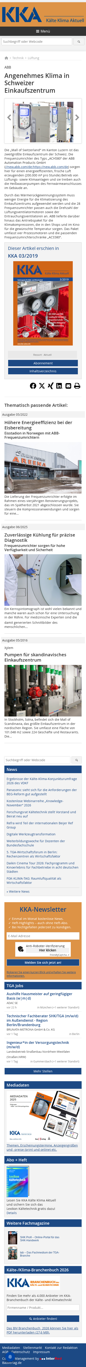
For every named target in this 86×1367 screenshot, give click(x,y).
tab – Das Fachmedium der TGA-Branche (39, 1254)
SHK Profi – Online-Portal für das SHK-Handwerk (39, 1239)
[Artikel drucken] (77, 385)
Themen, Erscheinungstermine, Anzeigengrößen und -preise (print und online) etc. (42, 1147)
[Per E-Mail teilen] (68, 385)
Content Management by (21, 1358)
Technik (18, 58)
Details (12, 1213)
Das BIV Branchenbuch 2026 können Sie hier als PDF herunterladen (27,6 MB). (42, 1330)
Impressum (41, 1352)
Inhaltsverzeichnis (43, 371)
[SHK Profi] (14, 1238)
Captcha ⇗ (59, 955)
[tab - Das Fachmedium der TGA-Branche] (14, 1254)
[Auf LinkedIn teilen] (59, 387)
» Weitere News (18, 891)
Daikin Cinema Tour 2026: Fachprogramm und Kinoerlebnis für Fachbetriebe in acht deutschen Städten (43, 867)
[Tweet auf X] (41, 387)
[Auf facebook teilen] (33, 387)
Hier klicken (47, 950)
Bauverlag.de (12, 1363)
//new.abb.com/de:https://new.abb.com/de (36, 167)
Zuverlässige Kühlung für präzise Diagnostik (39, 537)
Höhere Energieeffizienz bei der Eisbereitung (38, 425)
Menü (45, 31)
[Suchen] (79, 41)
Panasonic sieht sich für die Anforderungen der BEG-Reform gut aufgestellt (42, 792)
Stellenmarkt (32, 1348)
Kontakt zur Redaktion (61, 1348)
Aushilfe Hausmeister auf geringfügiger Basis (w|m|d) (39, 996)
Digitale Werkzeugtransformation (31, 834)
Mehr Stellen (43, 1071)
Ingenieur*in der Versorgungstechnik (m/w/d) (38, 1044)
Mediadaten (11, 1348)
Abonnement (43, 363)
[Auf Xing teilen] (50, 387)
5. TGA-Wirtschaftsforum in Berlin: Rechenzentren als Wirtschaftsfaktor (33, 854)
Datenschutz (20, 1352)
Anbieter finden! (44, 1319)
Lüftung (33, 58)
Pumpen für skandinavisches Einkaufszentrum (35, 657)
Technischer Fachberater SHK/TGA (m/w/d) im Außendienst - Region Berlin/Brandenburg (42, 1020)
